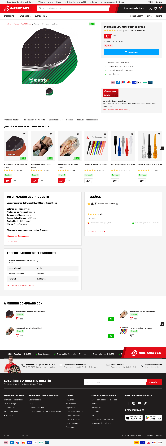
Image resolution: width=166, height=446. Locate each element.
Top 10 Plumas (26, 24)
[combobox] (74, 8)
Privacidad (149, 435)
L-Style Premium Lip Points (95, 164)
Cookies (159, 435)
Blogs (31, 404)
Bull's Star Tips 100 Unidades (123, 164)
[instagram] (134, 403)
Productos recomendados (87, 120)
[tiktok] (145, 403)
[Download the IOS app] (134, 418)
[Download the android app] (153, 418)
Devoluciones (9, 408)
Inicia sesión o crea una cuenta (115, 110)
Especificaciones (55, 120)
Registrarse (70, 408)
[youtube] (139, 403)
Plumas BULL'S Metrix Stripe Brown (15, 166)
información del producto (34, 120)
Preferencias (71, 427)
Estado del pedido (73, 415)
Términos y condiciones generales (130, 435)
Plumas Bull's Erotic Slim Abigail (41, 166)
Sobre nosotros (35, 400)
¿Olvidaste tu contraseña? (76, 412)
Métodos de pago (11, 412)
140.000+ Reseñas (155, 2)
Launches (24, 16)
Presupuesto (9, 415)
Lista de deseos (72, 423)
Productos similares (12, 120)
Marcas (94, 415)
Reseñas (69, 120)
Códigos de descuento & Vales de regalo (45, 412)
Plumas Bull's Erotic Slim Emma (68, 166)
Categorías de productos (101, 423)
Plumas (16, 24)
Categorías (9, 16)
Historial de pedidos (73, 419)
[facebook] (128, 403)
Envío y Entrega (10, 404)
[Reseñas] (117, 203)
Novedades (96, 408)
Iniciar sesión (71, 404)
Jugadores (40, 16)
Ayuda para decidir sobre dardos (104, 400)
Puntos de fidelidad (36, 408)
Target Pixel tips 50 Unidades (150, 164)
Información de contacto (13, 400)
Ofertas (94, 404)
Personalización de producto (103, 419)
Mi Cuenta (70, 400)
